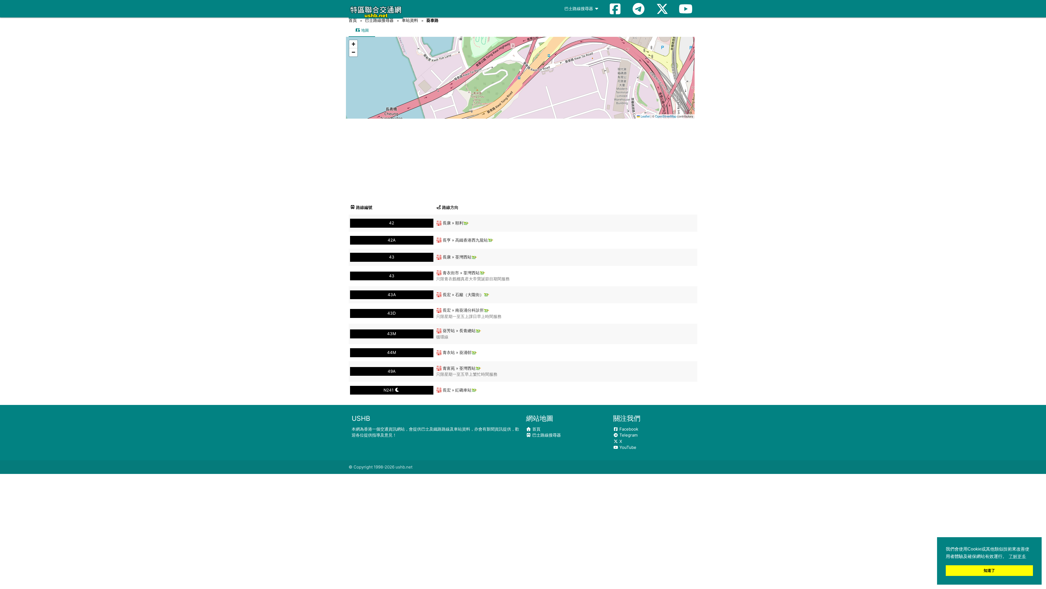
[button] (520, 72)
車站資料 (410, 20)
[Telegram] (638, 8)
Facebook (628, 429)
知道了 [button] (989, 570)
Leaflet (645, 116)
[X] (662, 8)
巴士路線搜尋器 (579, 8)
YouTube (627, 447)
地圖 (364, 30)
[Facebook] (615, 8)
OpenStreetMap (665, 116)
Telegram (628, 435)
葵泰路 (432, 20)
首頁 (353, 20)
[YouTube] (685, 8)
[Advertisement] (523, 159)
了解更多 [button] (1017, 556)
